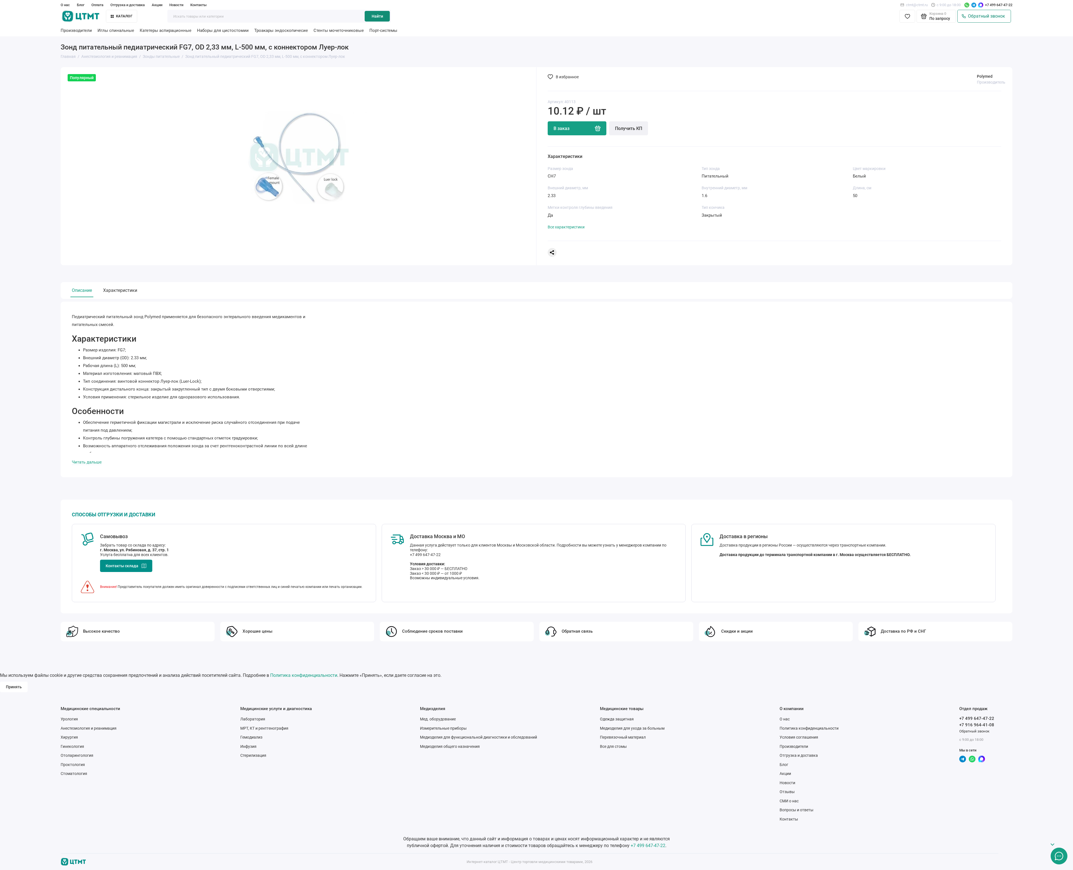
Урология (69, 719)
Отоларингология (77, 755)
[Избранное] (907, 16)
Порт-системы (383, 30)
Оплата (97, 5)
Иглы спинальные (116, 30)
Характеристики (120, 290)
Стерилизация (253, 755)
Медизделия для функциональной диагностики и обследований (478, 737)
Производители (76, 30)
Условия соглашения (799, 737)
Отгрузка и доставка (127, 5)
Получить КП (628, 128)
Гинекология (72, 746)
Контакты (198, 5)
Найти (377, 16)
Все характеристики (566, 227)
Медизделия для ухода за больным (632, 728)
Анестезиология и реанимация (89, 728)
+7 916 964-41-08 (976, 724)
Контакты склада (122, 566)
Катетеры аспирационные (165, 30)
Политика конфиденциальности (303, 675)
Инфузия (248, 746)
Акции (157, 5)
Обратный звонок (985, 16)
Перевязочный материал (623, 737)
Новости (176, 5)
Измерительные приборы (443, 728)
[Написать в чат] (1059, 856)
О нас (65, 5)
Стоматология (74, 773)
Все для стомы (613, 746)
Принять (14, 687)
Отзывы (787, 791)
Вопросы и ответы (796, 810)
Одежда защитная (617, 719)
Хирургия (69, 737)
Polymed (985, 76)
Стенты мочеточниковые (339, 30)
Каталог (124, 16)
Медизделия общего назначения (450, 746)
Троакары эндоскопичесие (281, 30)
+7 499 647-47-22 (998, 5)
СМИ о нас (789, 801)
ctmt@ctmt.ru (917, 5)
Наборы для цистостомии (223, 30)
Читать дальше (87, 462)
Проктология (73, 764)
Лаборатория (252, 719)
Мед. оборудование (438, 719)
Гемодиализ (251, 737)
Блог (80, 5)
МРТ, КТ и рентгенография (264, 728)
